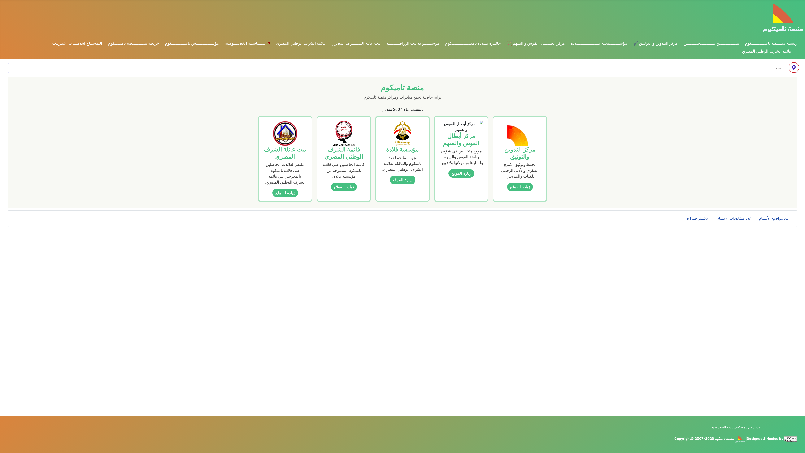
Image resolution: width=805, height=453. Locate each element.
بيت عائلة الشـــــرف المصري (355, 43)
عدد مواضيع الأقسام (774, 218)
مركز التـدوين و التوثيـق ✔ (655, 43)
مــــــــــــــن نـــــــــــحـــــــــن (711, 43)
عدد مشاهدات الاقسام (734, 218)
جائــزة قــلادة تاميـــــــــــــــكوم (473, 43)
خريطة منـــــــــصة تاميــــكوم (133, 43)
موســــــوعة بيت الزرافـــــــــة (413, 43)
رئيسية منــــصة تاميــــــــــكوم (771, 43)
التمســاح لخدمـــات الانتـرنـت (77, 43)
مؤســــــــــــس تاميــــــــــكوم (192, 43)
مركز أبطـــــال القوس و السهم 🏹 (536, 43)
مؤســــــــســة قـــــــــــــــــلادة (599, 43)
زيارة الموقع (520, 187)
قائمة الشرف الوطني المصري (300, 43)
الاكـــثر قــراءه (697, 218)
